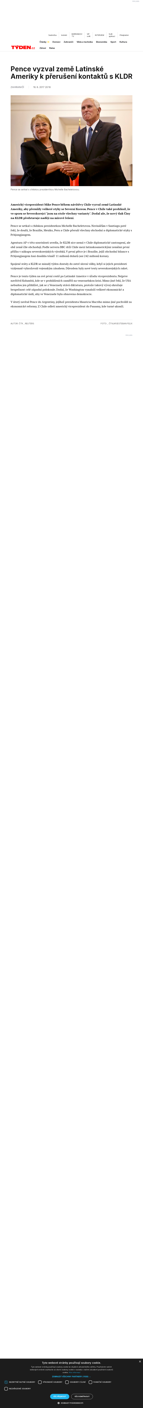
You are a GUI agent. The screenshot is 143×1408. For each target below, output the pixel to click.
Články (43, 42)
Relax (52, 48)
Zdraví (43, 48)
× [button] (140, 1362)
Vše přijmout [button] (59, 1396)
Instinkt (64, 35)
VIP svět (88, 35)
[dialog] (71, 1383)
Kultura (123, 42)
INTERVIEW (99, 35)
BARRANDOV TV (77, 35)
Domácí (56, 42)
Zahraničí (68, 42)
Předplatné (124, 35)
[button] (71, 1376)
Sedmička (52, 35)
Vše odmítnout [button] (82, 1396)
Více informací (74, 1372)
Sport (113, 42)
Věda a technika (85, 42)
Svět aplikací (112, 35)
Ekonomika (101, 42)
